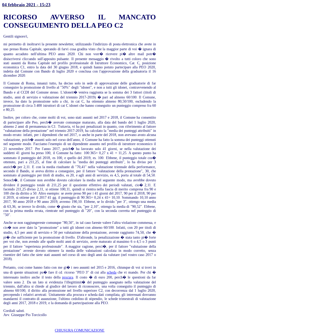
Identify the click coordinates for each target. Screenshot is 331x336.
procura (67, 277)
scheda (111, 272)
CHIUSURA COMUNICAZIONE (79, 330)
